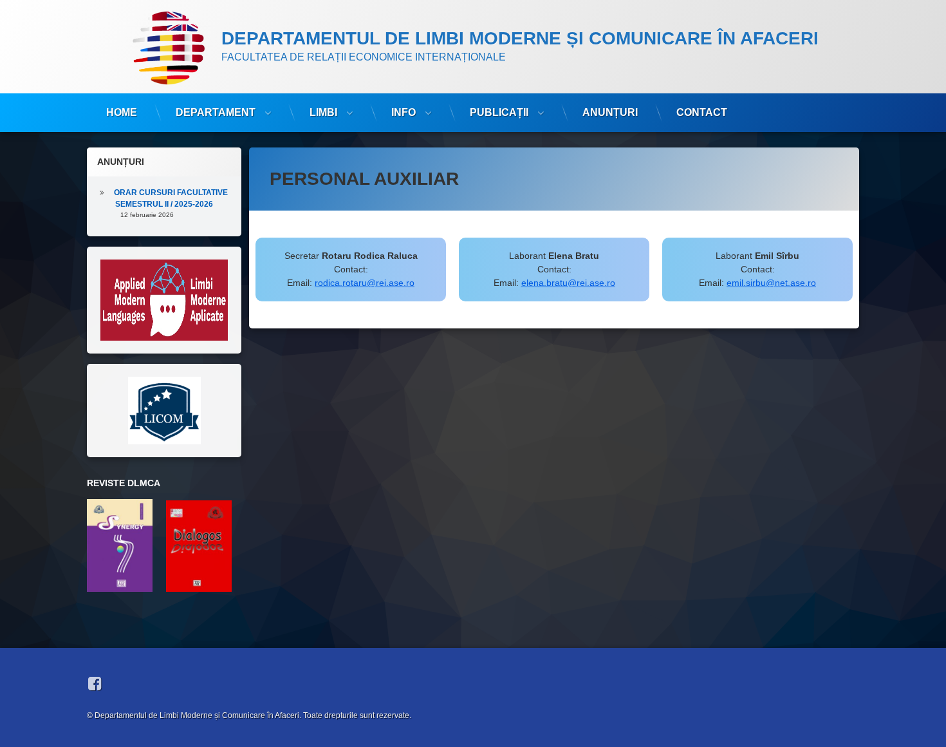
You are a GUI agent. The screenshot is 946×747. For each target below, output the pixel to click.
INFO (403, 112)
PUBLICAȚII (499, 112)
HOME (121, 112)
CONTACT (701, 112)
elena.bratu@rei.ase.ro (568, 283)
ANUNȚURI (610, 112)
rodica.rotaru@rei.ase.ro (364, 283)
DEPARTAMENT (215, 112)
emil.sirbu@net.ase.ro (771, 283)
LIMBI (323, 112)
